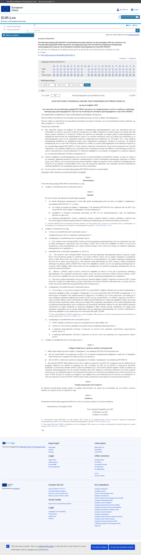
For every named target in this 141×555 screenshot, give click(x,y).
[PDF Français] (81, 72)
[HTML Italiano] (92, 69)
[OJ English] (78, 75)
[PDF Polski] (113, 72)
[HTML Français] (81, 69)
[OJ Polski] (113, 75)
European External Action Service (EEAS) (107, 505)
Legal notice (52, 460)
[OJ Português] (116, 75)
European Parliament (101, 489)
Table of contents (12, 35)
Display (87, 85)
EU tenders (98, 462)
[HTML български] (54, 69)
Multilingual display (48, 80)
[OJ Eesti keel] (71, 75)
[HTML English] (78, 69)
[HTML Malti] (106, 69)
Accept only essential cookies (121, 547)
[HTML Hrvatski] (88, 69)
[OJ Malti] (106, 75)
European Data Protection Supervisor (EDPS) (108, 516)
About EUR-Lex (99, 447)
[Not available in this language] (85, 69)
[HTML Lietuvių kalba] (99, 69)
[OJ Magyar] (102, 75)
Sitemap (51, 452)
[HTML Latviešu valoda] (95, 69)
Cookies (51, 518)
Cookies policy (53, 462)
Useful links (98, 452)
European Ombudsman (102, 514)
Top (42, 430)
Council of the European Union (104, 493)
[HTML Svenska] (133, 69)
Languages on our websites (57, 511)
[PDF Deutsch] (68, 72)
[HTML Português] (116, 69)
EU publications (99, 469)
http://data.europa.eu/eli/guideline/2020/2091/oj (58, 55)
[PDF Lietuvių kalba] (99, 72)
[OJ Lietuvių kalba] (99, 75)
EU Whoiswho (99, 467)
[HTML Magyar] (102, 69)
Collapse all (132, 58)
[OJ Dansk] (64, 75)
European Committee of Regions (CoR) (107, 509)
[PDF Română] (120, 72)
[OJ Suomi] (130, 75)
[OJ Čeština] (61, 75)
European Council (100, 491)
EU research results (101, 464)
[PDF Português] (116, 72)
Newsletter (98, 449)
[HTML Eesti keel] (71, 69)
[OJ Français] (81, 75)
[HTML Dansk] (64, 69)
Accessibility (52, 464)
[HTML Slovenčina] (123, 69)
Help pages (52, 447)
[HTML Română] (120, 69)
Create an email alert (14, 26)
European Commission (102, 496)
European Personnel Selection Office (106, 521)
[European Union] (7, 485)
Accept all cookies (99, 547)
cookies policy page (46, 546)
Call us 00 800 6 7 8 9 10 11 (56, 489)
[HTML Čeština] (61, 69)
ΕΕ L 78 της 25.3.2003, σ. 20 (100, 421)
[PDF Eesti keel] (71, 72)
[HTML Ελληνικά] (75, 69)
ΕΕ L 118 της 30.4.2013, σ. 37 (101, 225)
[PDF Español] (57, 72)
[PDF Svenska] (133, 72)
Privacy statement (54, 467)
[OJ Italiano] (92, 75)
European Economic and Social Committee (108, 507)
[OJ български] (54, 75)
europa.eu (16, 488)
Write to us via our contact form (58, 493)
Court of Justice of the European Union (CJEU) (109, 498)
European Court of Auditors (103, 502)
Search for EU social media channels (59, 503)
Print (135, 25)
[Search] (137, 30)
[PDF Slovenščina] (126, 72)
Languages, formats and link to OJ (53, 62)
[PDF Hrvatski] (88, 72)
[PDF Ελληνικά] (75, 72)
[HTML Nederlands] (109, 69)
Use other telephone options (57, 491)
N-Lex (96, 473)
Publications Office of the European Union (32, 447)
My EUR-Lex (124, 9)
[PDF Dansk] (64, 72)
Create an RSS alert (13, 29)
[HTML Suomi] (130, 69)
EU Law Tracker (100, 476)
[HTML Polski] (113, 69)
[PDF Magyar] (102, 72)
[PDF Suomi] (130, 72)
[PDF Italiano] (92, 72)
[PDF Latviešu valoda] (95, 72)
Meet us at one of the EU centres (58, 496)
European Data (99, 460)
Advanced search (133, 35)
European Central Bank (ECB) (104, 500)
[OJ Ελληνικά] (75, 75)
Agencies (98, 526)
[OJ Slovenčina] (123, 75)
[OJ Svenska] (133, 75)
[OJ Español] (57, 75)
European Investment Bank (103, 512)
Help (129, 25)
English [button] (136, 9)
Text (42, 91)
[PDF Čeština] (61, 72)
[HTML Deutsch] (68, 69)
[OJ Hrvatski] (88, 75)
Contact (50, 449)
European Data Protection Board (105, 519)
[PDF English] (78, 72)
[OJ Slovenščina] (126, 75)
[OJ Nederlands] (109, 75)
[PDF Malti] (106, 72)
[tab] (87, 62)
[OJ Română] (120, 75)
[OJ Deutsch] (68, 75)
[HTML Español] (57, 69)
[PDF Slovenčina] (123, 72)
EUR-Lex (8, 18)
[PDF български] (54, 72)
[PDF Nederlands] (109, 72)
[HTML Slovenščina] (126, 69)
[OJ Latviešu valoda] (95, 75)
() (75, 146)
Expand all (123, 58)
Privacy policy (52, 514)
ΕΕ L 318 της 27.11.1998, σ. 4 (69, 316)
